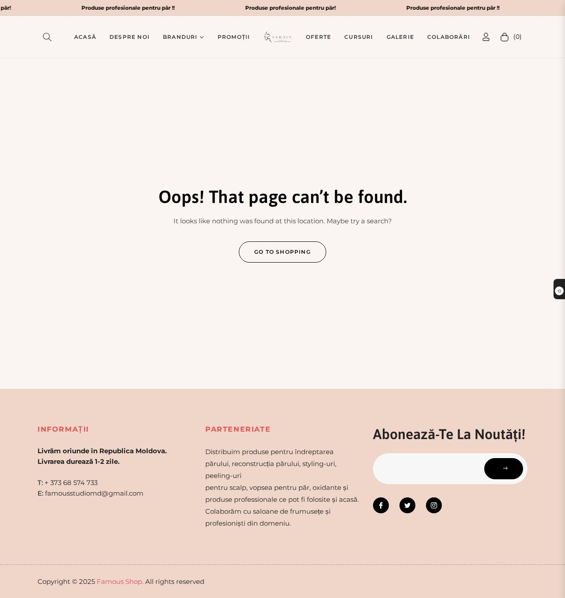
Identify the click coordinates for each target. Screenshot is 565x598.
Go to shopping (282, 251)
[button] (49, 37)
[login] (486, 37)
